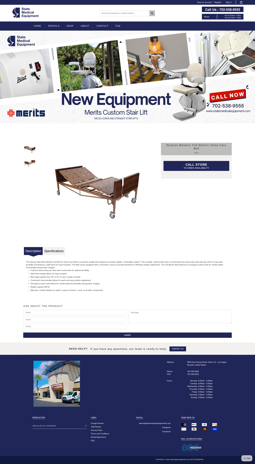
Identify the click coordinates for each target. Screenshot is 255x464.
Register (217, 2)
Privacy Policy (96, 430)
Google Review (97, 423)
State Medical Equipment (178, 459)
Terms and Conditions (100, 434)
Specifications (54, 251)
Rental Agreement (98, 437)
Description (33, 251)
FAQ (93, 440)
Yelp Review (96, 427)
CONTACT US (178, 349)
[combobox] (127, 13)
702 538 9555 (193, 371)
